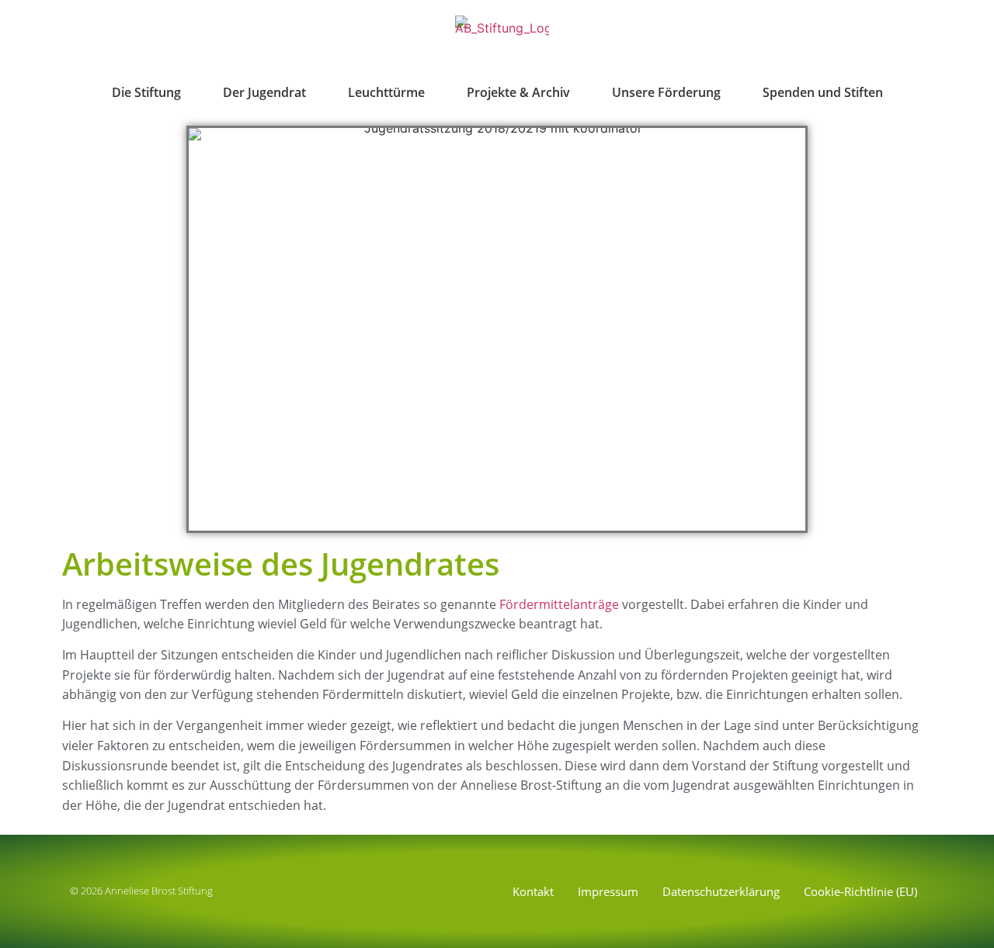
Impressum (608, 891)
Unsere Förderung (666, 92)
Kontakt (533, 891)
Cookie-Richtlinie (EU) (860, 891)
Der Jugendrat (264, 92)
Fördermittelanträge (559, 604)
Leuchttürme (386, 92)
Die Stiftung (146, 92)
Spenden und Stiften (823, 92)
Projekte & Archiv (518, 92)
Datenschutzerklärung (721, 891)
